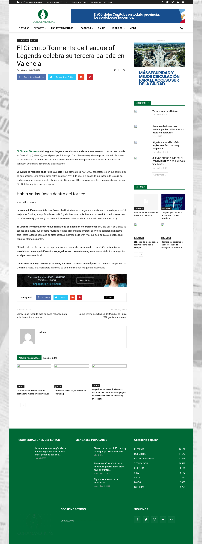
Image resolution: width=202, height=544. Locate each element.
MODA (133, 28)
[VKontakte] (177, 2)
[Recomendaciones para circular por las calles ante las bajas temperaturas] (142, 130)
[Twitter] (167, 2)
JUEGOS (34, 40)
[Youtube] (183, 2)
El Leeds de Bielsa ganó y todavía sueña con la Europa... (146, 245)
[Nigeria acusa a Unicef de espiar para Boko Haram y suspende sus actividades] (142, 146)
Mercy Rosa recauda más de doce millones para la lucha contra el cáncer (42, 316)
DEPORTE (39, 28)
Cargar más (158, 174)
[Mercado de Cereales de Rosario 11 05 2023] (146, 202)
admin (24, 70)
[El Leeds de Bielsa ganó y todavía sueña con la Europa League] (146, 231)
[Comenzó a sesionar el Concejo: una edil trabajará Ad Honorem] (173, 231)
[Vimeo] (172, 2)
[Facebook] (162, 2)
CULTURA (139, 467)
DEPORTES (166, 208)
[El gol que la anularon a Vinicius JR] (83, 483)
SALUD (101, 28)
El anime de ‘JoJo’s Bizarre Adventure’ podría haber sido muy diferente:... (109, 466)
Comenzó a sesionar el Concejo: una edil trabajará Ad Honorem (172, 245)
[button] (181, 28)
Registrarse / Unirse (80, 2)
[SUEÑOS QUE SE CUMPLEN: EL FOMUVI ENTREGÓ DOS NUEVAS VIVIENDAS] (142, 162)
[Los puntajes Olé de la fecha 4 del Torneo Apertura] (173, 202)
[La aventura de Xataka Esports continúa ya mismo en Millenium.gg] (34, 376)
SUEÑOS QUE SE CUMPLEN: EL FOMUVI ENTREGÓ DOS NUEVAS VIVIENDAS (168, 161)
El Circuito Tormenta (28, 151)
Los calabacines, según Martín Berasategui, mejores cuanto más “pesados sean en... (50, 451)
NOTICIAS (24, 28)
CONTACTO (96, 2)
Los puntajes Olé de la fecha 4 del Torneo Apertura (171, 215)
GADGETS (85, 28)
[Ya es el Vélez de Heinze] (142, 115)
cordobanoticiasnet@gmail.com (91, 520)
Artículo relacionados (29, 358)
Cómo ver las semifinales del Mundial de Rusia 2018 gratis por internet (103, 316)
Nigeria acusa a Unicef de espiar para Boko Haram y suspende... (165, 145)
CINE (136, 472)
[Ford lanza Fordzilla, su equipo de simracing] (71, 376)
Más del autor (50, 358)
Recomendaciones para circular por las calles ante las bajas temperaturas (168, 129)
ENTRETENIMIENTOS (62, 28)
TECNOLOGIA (23, 40)
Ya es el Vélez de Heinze (165, 111)
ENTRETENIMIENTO (144, 458)
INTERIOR (117, 28)
